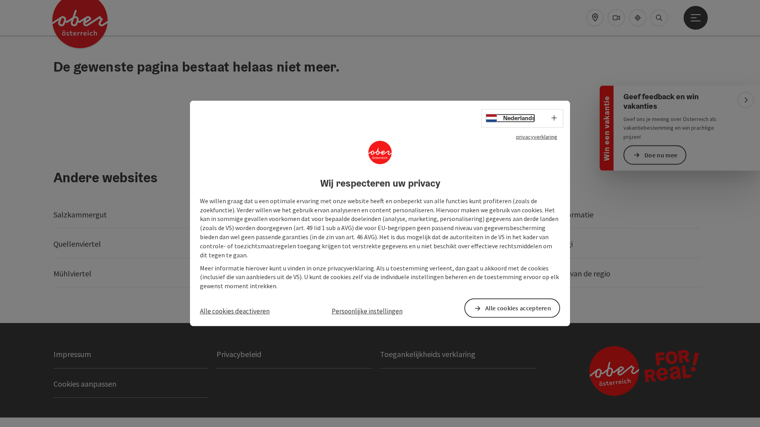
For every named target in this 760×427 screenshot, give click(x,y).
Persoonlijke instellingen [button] (367, 311)
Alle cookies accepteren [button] (518, 308)
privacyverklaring (536, 136)
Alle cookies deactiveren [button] (235, 311)
